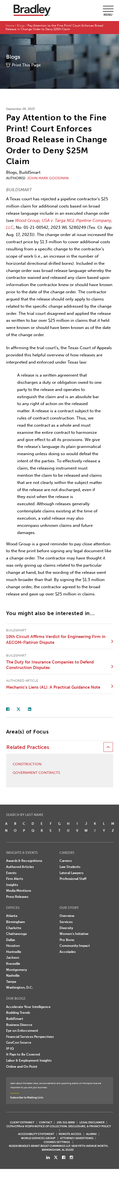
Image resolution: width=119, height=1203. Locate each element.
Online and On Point (21, 1067)
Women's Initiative (74, 934)
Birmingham (15, 922)
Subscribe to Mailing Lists (26, 1097)
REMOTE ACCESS (70, 1134)
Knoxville (13, 964)
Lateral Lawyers (71, 873)
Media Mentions (18, 891)
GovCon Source (18, 1042)
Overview (67, 916)
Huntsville (13, 952)
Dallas (10, 940)
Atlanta (11, 916)
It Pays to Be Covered (23, 1054)
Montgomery (16, 970)
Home (10, 25)
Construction (27, 764)
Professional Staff (73, 879)
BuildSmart (14, 1019)
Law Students (70, 867)
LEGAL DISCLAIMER (92, 1122)
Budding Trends (18, 1013)
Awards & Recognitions (24, 861)
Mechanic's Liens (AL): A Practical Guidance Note (53, 687)
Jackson (12, 958)
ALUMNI (91, 1134)
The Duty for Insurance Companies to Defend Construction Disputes (50, 665)
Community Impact (75, 946)
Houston (13, 946)
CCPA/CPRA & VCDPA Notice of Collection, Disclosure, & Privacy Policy (58, 1126)
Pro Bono (67, 940)
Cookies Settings (57, 1142)
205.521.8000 (66, 1122)
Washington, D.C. (19, 987)
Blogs (21, 25)
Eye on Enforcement (22, 1031)
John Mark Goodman (48, 178)
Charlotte (13, 928)
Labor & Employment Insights (28, 1060)
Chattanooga (16, 934)
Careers (66, 861)
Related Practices (27, 747)
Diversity (66, 928)
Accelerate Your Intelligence (28, 1007)
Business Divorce (19, 1025)
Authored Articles (20, 867)
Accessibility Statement (36, 1134)
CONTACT (45, 1122)
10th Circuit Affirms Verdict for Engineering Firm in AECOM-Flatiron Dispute (55, 639)
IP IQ (10, 1049)
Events (11, 873)
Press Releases (17, 897)
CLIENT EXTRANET (22, 1122)
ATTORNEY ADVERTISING (77, 1138)
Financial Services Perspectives (30, 1037)
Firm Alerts (14, 879)
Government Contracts (36, 773)
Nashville (13, 976)
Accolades (68, 952)
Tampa (11, 982)
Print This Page (26, 65)
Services (66, 922)
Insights (12, 885)
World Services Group (38, 1138)
